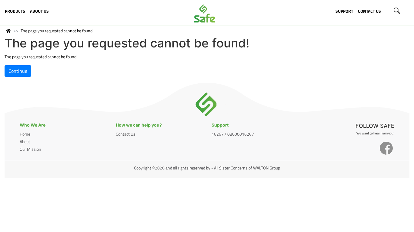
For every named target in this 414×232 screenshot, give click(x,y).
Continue (17, 71)
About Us (39, 11)
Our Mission (30, 149)
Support (344, 11)
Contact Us (369, 11)
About (25, 141)
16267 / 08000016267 (233, 134)
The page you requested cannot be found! (57, 30)
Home (25, 134)
